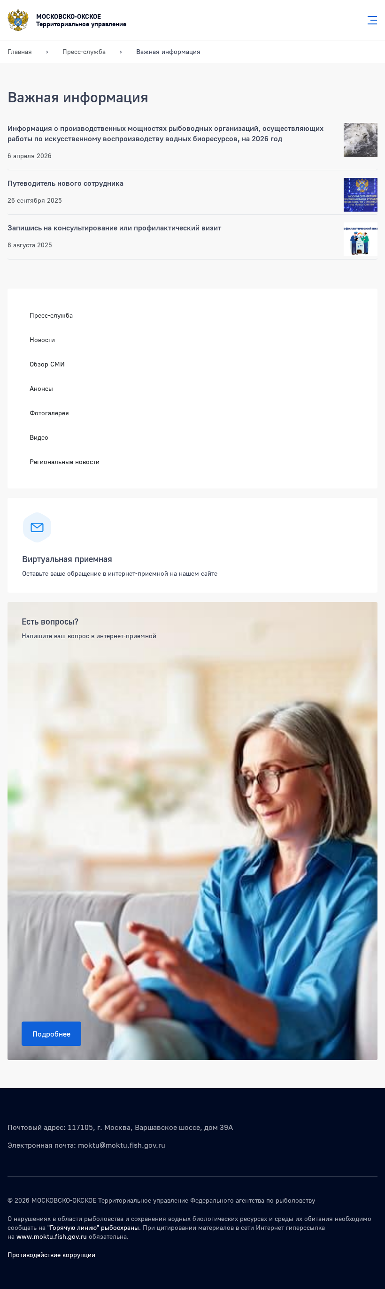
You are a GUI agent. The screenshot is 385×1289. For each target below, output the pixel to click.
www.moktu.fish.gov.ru (51, 1236)
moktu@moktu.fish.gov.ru (121, 1145)
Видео (39, 437)
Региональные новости (65, 461)
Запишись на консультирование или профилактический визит (114, 227)
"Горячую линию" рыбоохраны (93, 1227)
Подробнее (51, 1033)
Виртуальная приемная (67, 559)
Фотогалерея (49, 413)
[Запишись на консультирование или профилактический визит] (360, 239)
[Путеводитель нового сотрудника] (360, 195)
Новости (42, 339)
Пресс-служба (51, 315)
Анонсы (41, 388)
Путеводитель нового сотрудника (65, 183)
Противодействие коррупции (51, 1254)
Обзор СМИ (47, 364)
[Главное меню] (369, 20)
